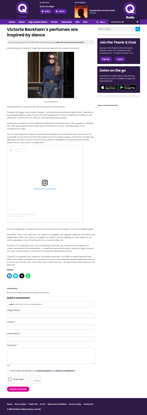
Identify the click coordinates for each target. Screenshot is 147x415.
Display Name (14, 310)
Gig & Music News (37, 21)
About (9, 404)
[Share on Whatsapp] (28, 275)
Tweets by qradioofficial (107, 105)
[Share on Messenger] (15, 275)
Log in (11, 304)
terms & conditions (65, 370)
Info (85, 21)
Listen (47, 11)
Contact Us (88, 404)
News (22, 21)
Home (12, 21)
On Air (54, 21)
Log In (120, 59)
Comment (12, 345)
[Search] (138, 29)
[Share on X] (21, 275)
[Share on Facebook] (9, 275)
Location (11, 322)
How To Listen (20, 404)
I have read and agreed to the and (43, 370)
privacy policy (44, 370)
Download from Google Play (127, 87)
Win (77, 21)
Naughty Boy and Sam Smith (102, 10)
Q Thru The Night (47, 6)
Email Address (14, 333)
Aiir (39, 409)
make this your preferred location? (69, 42)
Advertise (66, 21)
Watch (62, 11)
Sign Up (105, 59)
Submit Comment (18, 389)
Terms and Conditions (57, 404)
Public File (33, 404)
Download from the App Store (108, 87)
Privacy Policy (75, 404)
